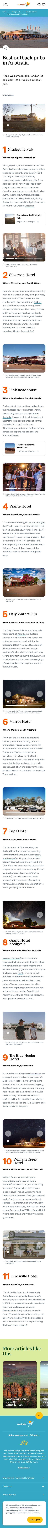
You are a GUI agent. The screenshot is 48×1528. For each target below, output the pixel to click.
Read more (23, 1467)
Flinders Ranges (37, 522)
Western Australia (11, 958)
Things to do (16, 12)
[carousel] (24, 118)
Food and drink (31, 12)
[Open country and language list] (43, 1478)
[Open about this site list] (43, 1495)
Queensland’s (9, 1310)
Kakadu (21, 633)
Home (4, 12)
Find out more (26, 1508)
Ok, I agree (35, 1519)
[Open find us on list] (43, 1487)
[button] (8, 118)
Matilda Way (34, 1073)
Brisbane (29, 205)
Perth (20, 973)
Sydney (37, 302)
